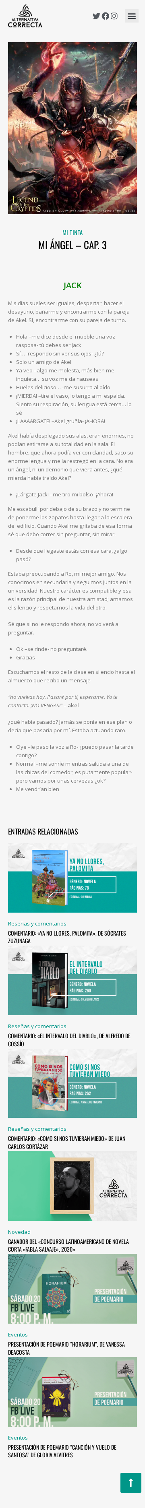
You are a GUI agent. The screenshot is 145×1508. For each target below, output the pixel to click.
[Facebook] (105, 16)
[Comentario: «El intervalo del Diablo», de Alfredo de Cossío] (72, 979)
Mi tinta (72, 232)
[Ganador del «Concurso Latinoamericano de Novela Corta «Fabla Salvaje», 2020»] (72, 1185)
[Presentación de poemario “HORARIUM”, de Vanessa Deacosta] (72, 1288)
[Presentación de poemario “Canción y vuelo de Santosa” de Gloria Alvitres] (72, 1391)
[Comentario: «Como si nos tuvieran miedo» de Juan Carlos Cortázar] (72, 1083)
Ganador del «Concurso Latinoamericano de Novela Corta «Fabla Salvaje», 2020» (68, 1245)
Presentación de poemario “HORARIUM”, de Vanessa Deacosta (66, 1348)
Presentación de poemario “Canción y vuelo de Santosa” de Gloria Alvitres (62, 1451)
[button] (132, 16)
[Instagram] (114, 16)
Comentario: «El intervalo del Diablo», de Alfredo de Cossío (69, 1039)
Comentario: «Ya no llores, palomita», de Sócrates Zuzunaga (67, 937)
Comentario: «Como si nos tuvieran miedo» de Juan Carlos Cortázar (66, 1142)
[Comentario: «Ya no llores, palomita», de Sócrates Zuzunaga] (72, 877)
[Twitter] (96, 16)
